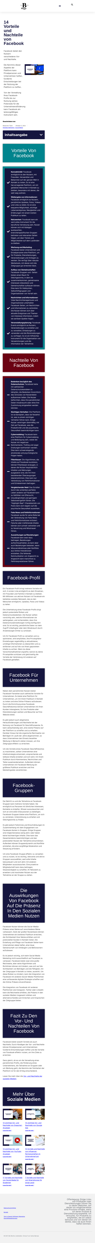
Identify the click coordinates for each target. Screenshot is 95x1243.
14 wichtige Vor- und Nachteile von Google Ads (33, 1125)
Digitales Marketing (8, 127)
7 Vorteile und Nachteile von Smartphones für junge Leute (34, 1180)
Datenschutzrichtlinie (10, 1208)
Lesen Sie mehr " (7, 1130)
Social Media (19, 127)
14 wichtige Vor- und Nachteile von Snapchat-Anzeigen (12, 1125)
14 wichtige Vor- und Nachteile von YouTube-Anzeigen (12, 1151)
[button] (59, 5)
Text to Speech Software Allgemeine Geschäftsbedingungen (14, 1217)
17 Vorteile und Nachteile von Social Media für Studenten (12, 1180)
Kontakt (6, 1212)
